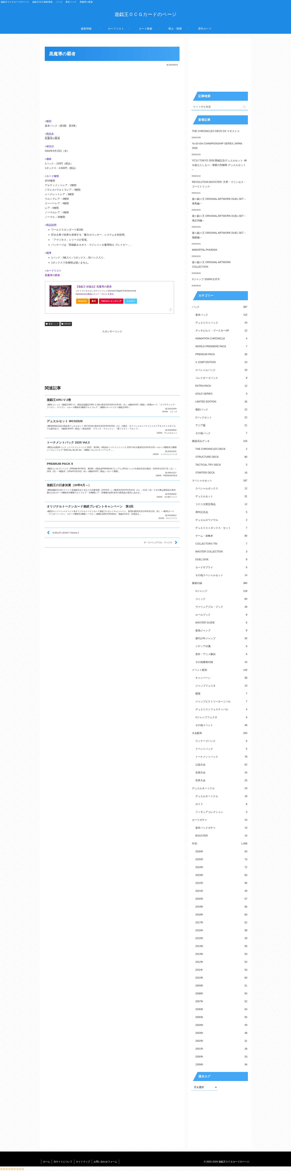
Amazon (82, 301)
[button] (244, 107)
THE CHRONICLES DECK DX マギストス (216, 131)
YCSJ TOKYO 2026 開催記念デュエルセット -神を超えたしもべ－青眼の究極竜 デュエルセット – (219, 165)
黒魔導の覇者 (52, 275)
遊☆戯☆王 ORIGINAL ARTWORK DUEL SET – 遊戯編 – (219, 235)
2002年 (67, 324)
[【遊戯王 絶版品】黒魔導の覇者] (60, 295)
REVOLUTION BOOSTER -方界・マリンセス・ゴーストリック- (219, 184)
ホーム (46, 1161)
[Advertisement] (112, 91)
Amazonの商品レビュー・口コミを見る (96, 294)
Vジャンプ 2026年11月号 (206, 279)
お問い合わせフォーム (105, 1161)
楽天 (94, 301)
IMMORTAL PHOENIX (204, 249)
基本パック (53, 324)
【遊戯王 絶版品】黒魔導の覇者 (94, 286)
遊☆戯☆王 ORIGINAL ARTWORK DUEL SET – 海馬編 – (219, 201)
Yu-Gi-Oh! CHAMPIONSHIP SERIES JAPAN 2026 (217, 145)
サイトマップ (83, 1161)
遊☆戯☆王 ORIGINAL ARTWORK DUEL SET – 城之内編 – (219, 218)
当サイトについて (63, 1161)
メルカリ (130, 301)
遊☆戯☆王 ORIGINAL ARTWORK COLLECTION (211, 264)
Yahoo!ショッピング (111, 301)
